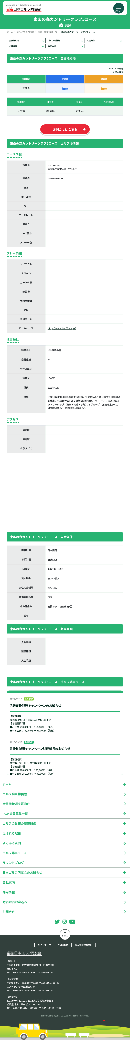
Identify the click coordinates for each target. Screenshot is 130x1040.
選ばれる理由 (12, 833)
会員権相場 (14, 40)
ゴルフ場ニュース (15, 853)
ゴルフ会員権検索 (25, 31)
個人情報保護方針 (83, 945)
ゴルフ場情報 (54, 40)
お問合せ (52, 46)
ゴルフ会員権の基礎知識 (19, 823)
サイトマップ (44, 945)
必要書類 (13, 46)
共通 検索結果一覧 (47, 31)
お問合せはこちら (65, 129)
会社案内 (9, 882)
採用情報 (9, 892)
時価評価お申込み (15, 902)
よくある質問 (12, 843)
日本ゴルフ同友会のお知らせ (22, 872)
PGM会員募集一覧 (15, 813)
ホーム (10, 31)
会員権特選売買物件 (16, 803)
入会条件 (91, 40)
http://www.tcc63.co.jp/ (62, 328)
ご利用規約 (62, 945)
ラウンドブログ (13, 862)
